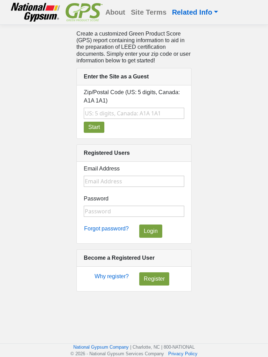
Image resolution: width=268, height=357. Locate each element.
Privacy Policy (183, 353)
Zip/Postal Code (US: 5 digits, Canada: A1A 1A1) (132, 96)
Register (154, 279)
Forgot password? (106, 228)
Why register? (112, 276)
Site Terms (148, 12)
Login (151, 231)
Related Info (192, 12)
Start (94, 127)
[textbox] (134, 113)
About (115, 12)
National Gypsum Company (101, 347)
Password (96, 199)
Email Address (102, 169)
